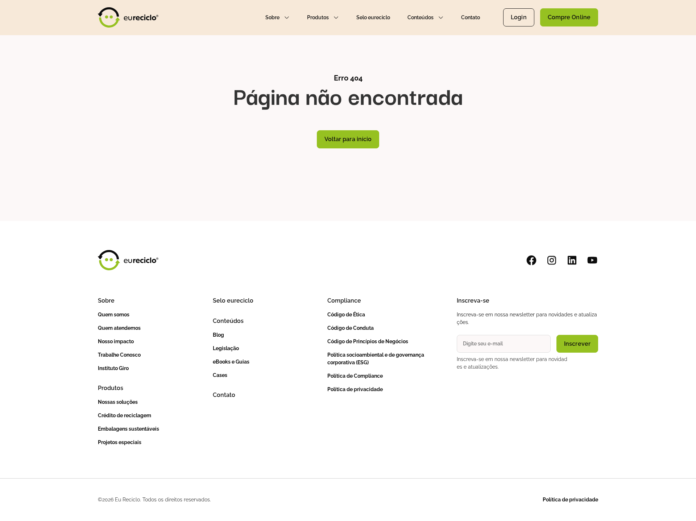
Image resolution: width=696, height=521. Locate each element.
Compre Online (569, 17)
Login (519, 17)
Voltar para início (348, 139)
